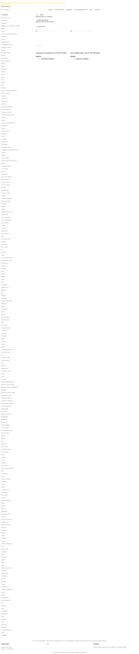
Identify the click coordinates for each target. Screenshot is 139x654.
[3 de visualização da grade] (39, 24)
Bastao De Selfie (5, 61)
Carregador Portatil (6, 147)
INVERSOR (4, 309)
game (2, 271)
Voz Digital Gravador (6, 630)
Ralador (3, 506)
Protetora (3, 497)
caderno (3, 120)
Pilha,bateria (4, 473)
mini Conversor (5, 427)
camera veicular (5, 131)
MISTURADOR (5, 433)
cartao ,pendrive (5, 158)
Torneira (3, 584)
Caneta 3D (4, 139)
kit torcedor (4, 336)
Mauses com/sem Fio (6, 414)
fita (2, 249)
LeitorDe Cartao (5, 360)
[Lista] (37, 24)
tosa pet (3, 592)
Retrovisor (3, 527)
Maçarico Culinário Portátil (8, 384)
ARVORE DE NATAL (6, 44)
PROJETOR (4, 495)
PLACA (3, 484)
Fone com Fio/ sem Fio (7, 257)
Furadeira (3, 266)
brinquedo (3, 88)
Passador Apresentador (7, 468)
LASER (3, 346)
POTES (3, 487)
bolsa (2, 79)
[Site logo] (5, 6)
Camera (3, 128)
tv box (2, 608)
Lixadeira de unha (5, 371)
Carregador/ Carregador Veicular (9, 150)
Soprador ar (4, 557)
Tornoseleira (4, 586)
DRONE (3, 206)
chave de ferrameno (6, 166)
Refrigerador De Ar (6, 514)
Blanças (3, 74)
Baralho (3, 55)
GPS (2, 282)
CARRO (3, 155)
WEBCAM (3, 635)
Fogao (2, 255)
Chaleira (3, 163)
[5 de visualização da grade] (45, 24)
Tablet (2, 562)
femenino (3, 241)
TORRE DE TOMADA (6, 589)
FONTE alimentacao (6, 260)
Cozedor (3, 195)
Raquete (3, 508)
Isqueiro (3, 314)
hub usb (3, 295)
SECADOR (4, 538)
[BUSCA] (116, 6)
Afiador (3, 28)
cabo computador (5, 93)
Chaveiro (3, 171)
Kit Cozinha (4, 325)
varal (2, 616)
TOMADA (3, 581)
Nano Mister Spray (6, 449)
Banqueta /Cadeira (6, 52)
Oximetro (3, 457)
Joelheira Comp (5, 319)
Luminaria (3, 379)
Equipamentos (5, 214)
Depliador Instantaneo (6, 198)
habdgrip (3, 290)
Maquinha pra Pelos (6, 406)
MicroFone (4, 422)
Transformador (5, 597)
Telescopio (4, 570)
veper (2, 621)
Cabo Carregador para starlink (9, 90)
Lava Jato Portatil (5, 352)
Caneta (3, 136)
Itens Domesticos (5, 317)
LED (2, 355)
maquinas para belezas (7, 403)
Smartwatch (4, 551)
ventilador (3, 619)
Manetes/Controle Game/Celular (9, 387)
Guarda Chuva (5, 287)
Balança (3, 50)
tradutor (3, 595)
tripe (2, 603)
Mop (2, 441)
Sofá (2, 554)
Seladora (3, 541)
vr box (2, 632)
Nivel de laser (4, 452)
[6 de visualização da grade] (47, 24)
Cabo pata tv (4, 101)
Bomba (3, 82)
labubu (3, 338)
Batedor (3, 63)
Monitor (3, 438)
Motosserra (4, 444)
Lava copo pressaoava (7, 349)
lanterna (3, 344)
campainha (4, 133)
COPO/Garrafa (5, 190)
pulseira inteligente (6, 500)
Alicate (3, 31)
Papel (2, 460)
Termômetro (4, 576)
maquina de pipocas (6, 398)
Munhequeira (4, 446)
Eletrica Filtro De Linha (7, 212)
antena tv (3, 39)
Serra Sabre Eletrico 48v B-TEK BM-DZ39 (85, 53)
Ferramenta (4, 244)
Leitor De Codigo (5, 357)
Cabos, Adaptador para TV (8, 114)
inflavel (3, 306)
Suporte (3, 559)
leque (2, 363)
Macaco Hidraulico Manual (8, 382)
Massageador (4, 408)
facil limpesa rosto (5, 239)
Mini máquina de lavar (6, 430)
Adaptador (3, 23)
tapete (2, 565)
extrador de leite (5, 233)
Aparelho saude (5, 42)
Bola (2, 77)
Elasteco (3, 209)
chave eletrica (4, 168)
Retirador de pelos (6, 524)
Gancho (3, 274)
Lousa (2, 376)
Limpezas (3, 365)
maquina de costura (6, 395)
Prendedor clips (5, 489)
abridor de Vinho (5, 17)
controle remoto (5, 182)
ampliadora (4, 36)
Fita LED (3, 252)
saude (2, 535)
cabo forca (3, 96)
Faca (2, 236)
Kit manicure (4, 330)
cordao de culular (5, 193)
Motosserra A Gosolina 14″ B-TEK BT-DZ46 (51, 53)
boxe (2, 85)
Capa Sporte (4, 144)
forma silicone (4, 263)
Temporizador (4, 573)
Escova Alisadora (5, 217)
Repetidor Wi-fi (5, 522)
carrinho (3, 152)
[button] (45, 58)
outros (2, 454)
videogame (4, 627)
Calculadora (4, 125)
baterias (3, 66)
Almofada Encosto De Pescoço (9, 34)
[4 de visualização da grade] (42, 24)
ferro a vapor (4, 247)
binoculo (3, 71)
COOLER (3, 187)
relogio (3, 516)
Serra (2, 546)
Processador (4, 492)
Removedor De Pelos (6, 519)
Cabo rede (4, 104)
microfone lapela (5, 425)
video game (4, 624)
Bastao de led (4, 58)
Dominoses (4, 203)
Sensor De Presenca (6, 543)
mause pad (4, 411)
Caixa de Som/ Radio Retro (8, 123)
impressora (4, 298)
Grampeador (4, 284)
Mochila (3, 435)
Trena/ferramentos (5, 600)
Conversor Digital (5, 185)
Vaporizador (4, 613)
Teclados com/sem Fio (7, 568)
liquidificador (4, 368)
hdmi (2, 292)
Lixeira (3, 373)
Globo (2, 279)
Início (37, 15)
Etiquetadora (4, 230)
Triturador (3, 605)
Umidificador (4, 611)
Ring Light (3, 530)
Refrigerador (4, 511)
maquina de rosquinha (7, 400)
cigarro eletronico (5, 179)
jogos (2, 322)
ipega (2, 311)
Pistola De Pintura (5, 479)
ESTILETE (4, 228)
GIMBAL (3, 276)
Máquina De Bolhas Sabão (8, 392)
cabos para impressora (7, 106)
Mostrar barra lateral (42, 20)
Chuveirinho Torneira (6, 177)
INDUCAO (4, 303)
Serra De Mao (4, 549)
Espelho (3, 225)
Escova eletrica (5, 222)
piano (2, 471)
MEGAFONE (4, 417)
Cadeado (3, 117)
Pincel (2, 476)
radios (2, 503)
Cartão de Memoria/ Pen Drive (9, 160)
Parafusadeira (4, 465)
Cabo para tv (4, 98)
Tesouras (3, 578)
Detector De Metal (5, 201)
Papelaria (3, 462)
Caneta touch (4, 141)
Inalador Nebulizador (6, 301)
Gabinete (3, 268)
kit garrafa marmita (6, 328)
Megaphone (4, 419)
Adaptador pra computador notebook (10, 25)
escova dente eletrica (6, 220)
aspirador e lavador (6, 47)
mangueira (4, 390)
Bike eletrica (4, 69)
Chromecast (4, 174)
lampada (3, 341)
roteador (3, 533)
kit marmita (4, 333)
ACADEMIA (4, 20)
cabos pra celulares (6, 109)
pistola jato (4, 481)
